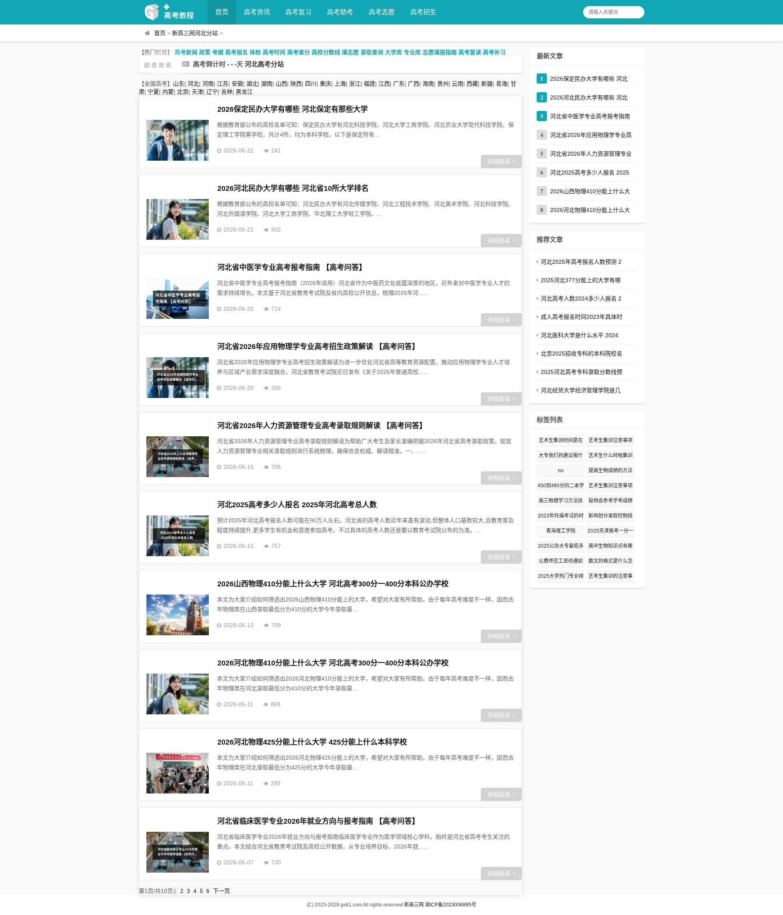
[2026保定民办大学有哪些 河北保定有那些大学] (177, 140)
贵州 (443, 83)
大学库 (393, 52)
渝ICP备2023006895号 (450, 905)
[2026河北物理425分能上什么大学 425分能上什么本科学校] (177, 773)
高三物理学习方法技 (561, 501)
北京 (182, 91)
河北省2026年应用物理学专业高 (591, 135)
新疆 (487, 83)
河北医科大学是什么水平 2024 (579, 335)
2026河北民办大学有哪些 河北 (589, 97)
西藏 (472, 83)
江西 (384, 83)
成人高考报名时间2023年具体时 (581, 317)
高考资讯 (257, 12)
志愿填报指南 (439, 52)
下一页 (221, 891)
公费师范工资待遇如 (561, 561)
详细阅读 (498, 161)
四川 (310, 83)
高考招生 (423, 12)
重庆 (325, 83)
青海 (501, 83)
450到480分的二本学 (560, 485)
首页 (221, 12)
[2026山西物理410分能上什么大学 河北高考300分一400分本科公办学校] (177, 615)
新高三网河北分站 (195, 33)
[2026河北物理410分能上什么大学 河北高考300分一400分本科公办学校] (177, 694)
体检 (255, 52)
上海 (340, 83)
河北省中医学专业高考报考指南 (590, 116)
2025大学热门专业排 (561, 576)
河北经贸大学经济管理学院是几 (581, 390)
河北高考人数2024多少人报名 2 (581, 298)
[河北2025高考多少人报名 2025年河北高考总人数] (177, 535)
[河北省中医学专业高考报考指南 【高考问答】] (177, 298)
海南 (428, 83)
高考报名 (236, 52)
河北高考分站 (264, 64)
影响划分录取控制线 (610, 516)
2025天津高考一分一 (610, 531)
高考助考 (340, 12)
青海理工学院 (560, 531)
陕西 (296, 83)
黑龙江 (244, 91)
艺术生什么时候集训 (610, 455)
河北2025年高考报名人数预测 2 (581, 262)
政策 (204, 52)
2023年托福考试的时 (561, 516)
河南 (208, 83)
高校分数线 (326, 52)
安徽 (237, 83)
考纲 (217, 52)
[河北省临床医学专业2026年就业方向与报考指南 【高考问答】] (177, 852)
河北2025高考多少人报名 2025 (589, 172)
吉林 (226, 91)
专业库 (412, 52)
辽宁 (212, 91)
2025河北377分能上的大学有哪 (581, 280)
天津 (197, 91)
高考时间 (274, 52)
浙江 (355, 83)
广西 (413, 83)
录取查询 (372, 52)
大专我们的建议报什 (561, 455)
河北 (193, 83)
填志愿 (350, 52)
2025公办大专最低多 (561, 546)
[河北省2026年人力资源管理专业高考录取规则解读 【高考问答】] (177, 456)
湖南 (266, 83)
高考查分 (298, 52)
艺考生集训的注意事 (610, 576)
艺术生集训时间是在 (561, 440)
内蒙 (168, 91)
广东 (399, 83)
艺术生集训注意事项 (610, 485)
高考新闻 (186, 52)
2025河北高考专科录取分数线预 (581, 372)
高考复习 (298, 12)
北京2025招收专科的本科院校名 (581, 353)
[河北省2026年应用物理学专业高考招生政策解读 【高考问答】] (177, 377)
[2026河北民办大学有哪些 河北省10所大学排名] (177, 219)
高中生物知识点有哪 (610, 546)
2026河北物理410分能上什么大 (590, 210)
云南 (457, 83)
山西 (281, 83)
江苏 (222, 83)
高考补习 (494, 52)
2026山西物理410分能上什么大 (590, 191)
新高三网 (414, 905)
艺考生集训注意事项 (610, 440)
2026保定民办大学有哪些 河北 (589, 78)
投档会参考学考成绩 (610, 501)
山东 (178, 83)
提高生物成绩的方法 (610, 470)
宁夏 (153, 91)
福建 (369, 83)
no (561, 470)
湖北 (252, 83)
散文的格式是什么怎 (610, 561)
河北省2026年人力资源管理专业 (591, 153)
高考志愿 (382, 12)
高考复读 (469, 52)
